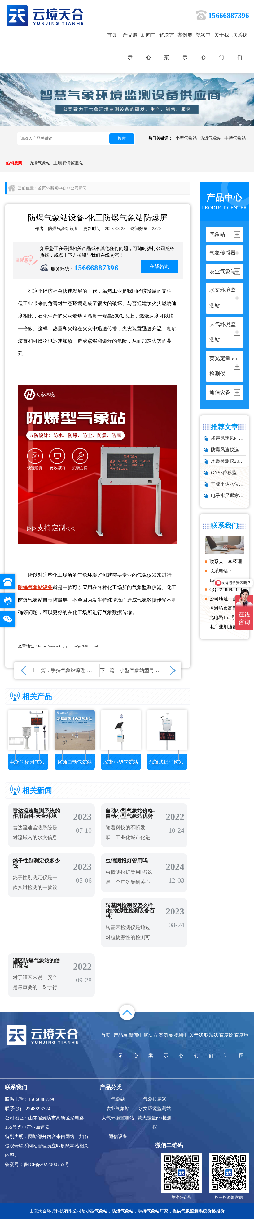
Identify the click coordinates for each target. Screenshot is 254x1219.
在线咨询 (159, 266)
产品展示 (130, 46)
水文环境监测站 (154, 1108)
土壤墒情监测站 (68, 163)
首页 (112, 35)
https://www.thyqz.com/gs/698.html (68, 646)
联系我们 (239, 46)
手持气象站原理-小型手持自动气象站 (91, 670)
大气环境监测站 (118, 1117)
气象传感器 (154, 1099)
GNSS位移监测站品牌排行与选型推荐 (228, 472)
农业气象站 (117, 1108)
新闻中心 (148, 46)
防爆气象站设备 (63, 228)
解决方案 (166, 46)
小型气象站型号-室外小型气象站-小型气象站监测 (173, 670)
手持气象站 (235, 138)
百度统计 (226, 1045)
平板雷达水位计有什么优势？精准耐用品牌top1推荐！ (228, 484)
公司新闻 (79, 188)
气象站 (118, 1099)
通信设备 (118, 1136)
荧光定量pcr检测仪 (155, 1122)
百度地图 (241, 1045)
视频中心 (203, 46)
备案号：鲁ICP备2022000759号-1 (39, 1164)
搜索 (122, 138)
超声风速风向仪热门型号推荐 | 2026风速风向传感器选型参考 (228, 438)
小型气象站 (186, 138)
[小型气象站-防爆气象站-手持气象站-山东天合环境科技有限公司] (45, 15)
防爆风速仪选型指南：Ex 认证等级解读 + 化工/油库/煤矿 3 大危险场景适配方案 (228, 449)
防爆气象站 (210, 138)
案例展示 (184, 46)
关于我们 (221, 46)
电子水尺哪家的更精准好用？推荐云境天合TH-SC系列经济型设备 (228, 495)
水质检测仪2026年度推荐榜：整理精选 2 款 (228, 461)
